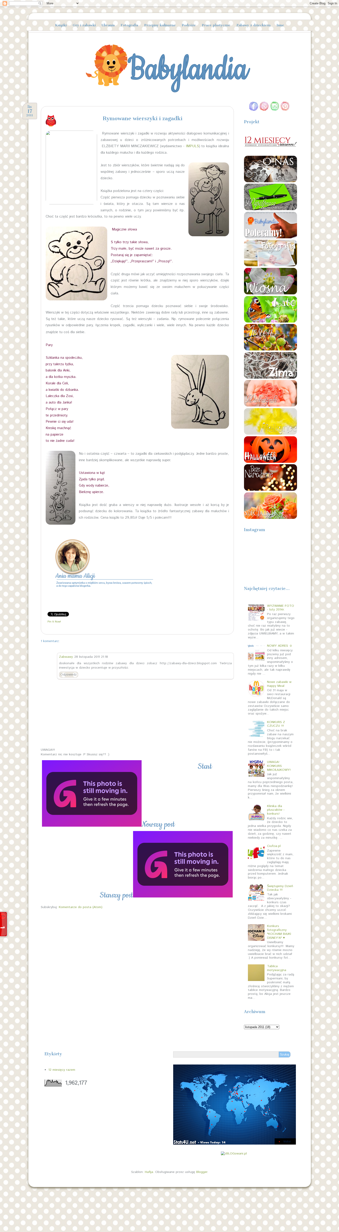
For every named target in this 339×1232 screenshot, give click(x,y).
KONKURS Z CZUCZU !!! (276, 724)
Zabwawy (66, 657)
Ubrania (108, 25)
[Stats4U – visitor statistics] (234, 1142)
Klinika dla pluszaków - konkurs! (276, 810)
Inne (280, 25)
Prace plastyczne (216, 25)
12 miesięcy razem (61, 1070)
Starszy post (116, 895)
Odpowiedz (68, 674)
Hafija (149, 1172)
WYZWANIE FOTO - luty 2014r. (280, 608)
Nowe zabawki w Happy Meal (279, 684)
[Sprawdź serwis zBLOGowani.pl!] (234, 1153)
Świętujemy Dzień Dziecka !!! (280, 888)
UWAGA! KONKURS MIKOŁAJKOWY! (279, 766)
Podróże (189, 25)
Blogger (201, 1172)
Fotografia (129, 25)
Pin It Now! (54, 622)
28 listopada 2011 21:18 (91, 657)
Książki (61, 25)
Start (205, 766)
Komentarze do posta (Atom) (80, 907)
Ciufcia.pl (274, 846)
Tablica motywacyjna (276, 968)
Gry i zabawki (84, 25)
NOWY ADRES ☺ (279, 645)
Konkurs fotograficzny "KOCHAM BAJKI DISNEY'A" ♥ (279, 932)
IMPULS (192, 146)
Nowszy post (158, 824)
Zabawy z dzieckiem (253, 25)
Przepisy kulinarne (160, 25)
